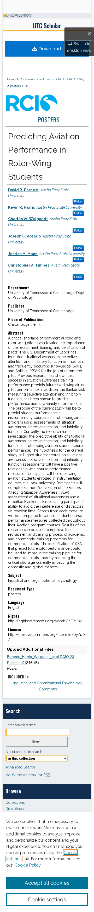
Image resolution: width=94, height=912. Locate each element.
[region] (47, 862)
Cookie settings (47, 899)
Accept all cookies (47, 883)
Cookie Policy (28, 865)
